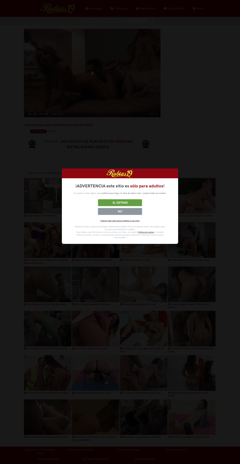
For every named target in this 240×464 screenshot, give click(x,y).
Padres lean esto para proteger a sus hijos (120, 220)
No (120, 211)
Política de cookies (146, 232)
